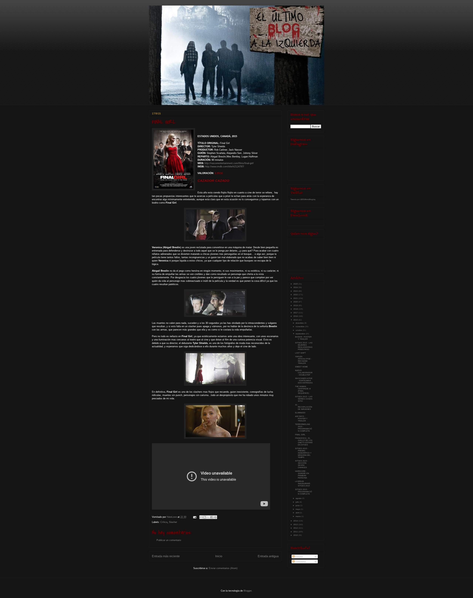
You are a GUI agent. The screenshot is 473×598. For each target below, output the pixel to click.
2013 (295, 524)
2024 (295, 287)
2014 (295, 521)
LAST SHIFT (300, 353)
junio (298, 505)
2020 (295, 302)
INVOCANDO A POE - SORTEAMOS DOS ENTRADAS (304, 380)
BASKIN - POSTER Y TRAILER (303, 338)
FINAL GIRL (300, 435)
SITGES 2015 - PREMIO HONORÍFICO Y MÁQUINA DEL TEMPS (303, 452)
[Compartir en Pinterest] (215, 517)
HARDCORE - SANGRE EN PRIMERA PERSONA (302, 474)
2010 (295, 535)
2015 (295, 320)
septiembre (301, 334)
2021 (295, 298)
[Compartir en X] (208, 517)
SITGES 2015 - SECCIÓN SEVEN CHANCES (301, 464)
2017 (295, 313)
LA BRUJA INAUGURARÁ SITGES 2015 (302, 483)
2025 (295, 284)
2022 (295, 295)
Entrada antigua (268, 556)
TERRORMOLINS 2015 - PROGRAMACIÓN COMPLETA (303, 427)
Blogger (247, 590)
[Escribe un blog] (205, 517)
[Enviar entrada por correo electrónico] (194, 517)
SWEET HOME (301, 367)
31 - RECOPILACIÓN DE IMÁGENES (303, 407)
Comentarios (300, 562)
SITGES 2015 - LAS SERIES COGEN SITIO (303, 399)
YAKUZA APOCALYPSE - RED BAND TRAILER (303, 360)
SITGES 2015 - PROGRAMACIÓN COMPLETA (303, 491)
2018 (295, 309)
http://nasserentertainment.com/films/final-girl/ (229, 163)
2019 (295, 305)
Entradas (299, 557)
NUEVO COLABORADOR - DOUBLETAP (303, 372)
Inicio (218, 556)
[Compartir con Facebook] (212, 517)
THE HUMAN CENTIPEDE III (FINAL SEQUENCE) (303, 389)
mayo (298, 509)
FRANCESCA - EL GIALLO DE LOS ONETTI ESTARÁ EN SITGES (304, 441)
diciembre (300, 323)
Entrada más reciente (166, 556)
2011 (295, 532)
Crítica (163, 522)
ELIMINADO (300, 413)
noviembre (300, 326)
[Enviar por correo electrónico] (201, 517)
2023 (295, 291)
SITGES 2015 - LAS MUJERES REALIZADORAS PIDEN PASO (303, 346)
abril (298, 513)
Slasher (173, 522)
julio (298, 502)
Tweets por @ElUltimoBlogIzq (302, 199)
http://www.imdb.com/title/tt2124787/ (224, 166)
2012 (295, 528)
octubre (299, 330)
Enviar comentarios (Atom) (223, 568)
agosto (299, 498)
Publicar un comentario (168, 540)
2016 (295, 316)
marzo (298, 516)
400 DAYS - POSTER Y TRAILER (301, 418)
